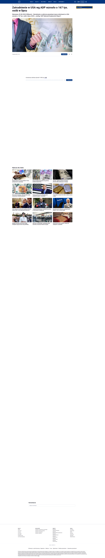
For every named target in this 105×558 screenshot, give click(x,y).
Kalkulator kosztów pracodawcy (40, 530)
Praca (54, 1)
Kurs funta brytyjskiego (21, 536)
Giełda (31, 1)
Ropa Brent (71, 535)
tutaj (38, 555)
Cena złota (71, 529)
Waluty (36, 1)
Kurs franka (19, 533)
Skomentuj (65, 54)
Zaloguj (82, 1)
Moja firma (43, 1)
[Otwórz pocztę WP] (75, 2)
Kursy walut (19, 530)
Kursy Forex (72, 534)
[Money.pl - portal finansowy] (25, 2)
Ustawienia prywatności (72, 548)
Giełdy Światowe (72, 536)
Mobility (50, 1)
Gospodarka (61, 1)
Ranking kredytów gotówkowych (57, 532)
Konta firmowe (55, 541)
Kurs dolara (19, 534)
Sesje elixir (71, 533)
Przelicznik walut (20, 535)
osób (45, 77)
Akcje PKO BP (72, 530)
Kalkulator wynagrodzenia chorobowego (41, 529)
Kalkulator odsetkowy (38, 533)
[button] (78, 1)
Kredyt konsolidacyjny (56, 530)
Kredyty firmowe (55, 539)
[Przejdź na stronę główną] (19, 2)
